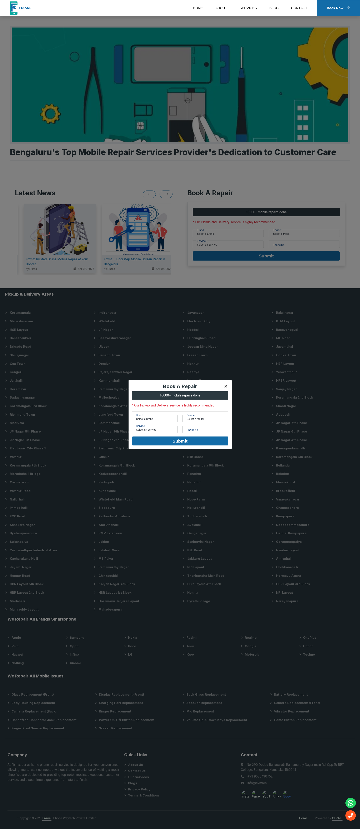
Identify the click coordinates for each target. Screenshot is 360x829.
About (221, 8)
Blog (274, 8)
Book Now (335, 8)
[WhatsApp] (350, 803)
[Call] (350, 815)
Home (198, 8)
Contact (299, 8)
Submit (180, 441)
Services (248, 8)
